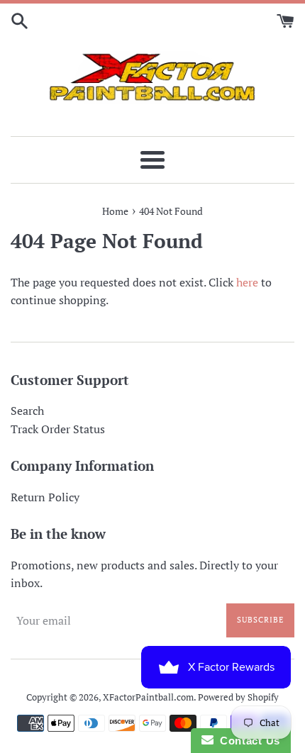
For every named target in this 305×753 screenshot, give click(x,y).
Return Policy (45, 497)
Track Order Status (58, 429)
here (247, 282)
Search (27, 410)
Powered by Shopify (238, 697)
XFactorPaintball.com (148, 697)
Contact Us (247, 741)
